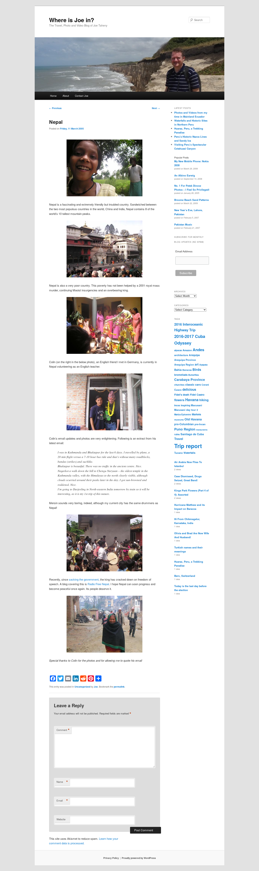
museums (179, 419)
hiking (204, 400)
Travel (178, 439)
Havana (192, 399)
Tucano (178, 453)
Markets (196, 414)
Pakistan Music (183, 224)
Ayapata (203, 364)
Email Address (183, 251)
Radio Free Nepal (98, 584)
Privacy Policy (111, 858)
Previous (55, 108)
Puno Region (184, 429)
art (197, 364)
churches (179, 384)
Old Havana (193, 419)
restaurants (201, 429)
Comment (63, 730)
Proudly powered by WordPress (139, 858)
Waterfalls (189, 453)
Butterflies (193, 374)
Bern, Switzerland (184, 576)
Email (62, 801)
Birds (196, 369)
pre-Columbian (184, 424)
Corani (205, 384)
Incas (177, 405)
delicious (189, 389)
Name (62, 782)
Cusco (178, 389)
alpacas (178, 350)
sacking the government (84, 579)
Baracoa (187, 370)
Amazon (187, 350)
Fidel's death (181, 394)
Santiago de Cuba (192, 434)
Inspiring (185, 405)
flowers (179, 400)
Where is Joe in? (71, 20)
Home (53, 95)
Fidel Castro (197, 394)
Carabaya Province (189, 379)
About (66, 95)
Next (156, 108)
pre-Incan (200, 424)
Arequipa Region (184, 364)
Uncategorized (82, 686)
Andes (198, 349)
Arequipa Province (185, 360)
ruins (177, 434)
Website (61, 819)
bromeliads (181, 375)
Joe (96, 686)
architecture (181, 355)
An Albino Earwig (184, 175)
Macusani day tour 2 (186, 410)
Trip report (188, 446)
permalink (119, 686)
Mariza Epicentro (182, 414)
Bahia (178, 370)
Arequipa (194, 355)
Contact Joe (81, 95)
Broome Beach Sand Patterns (191, 200)
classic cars (193, 384)
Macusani (196, 405)
